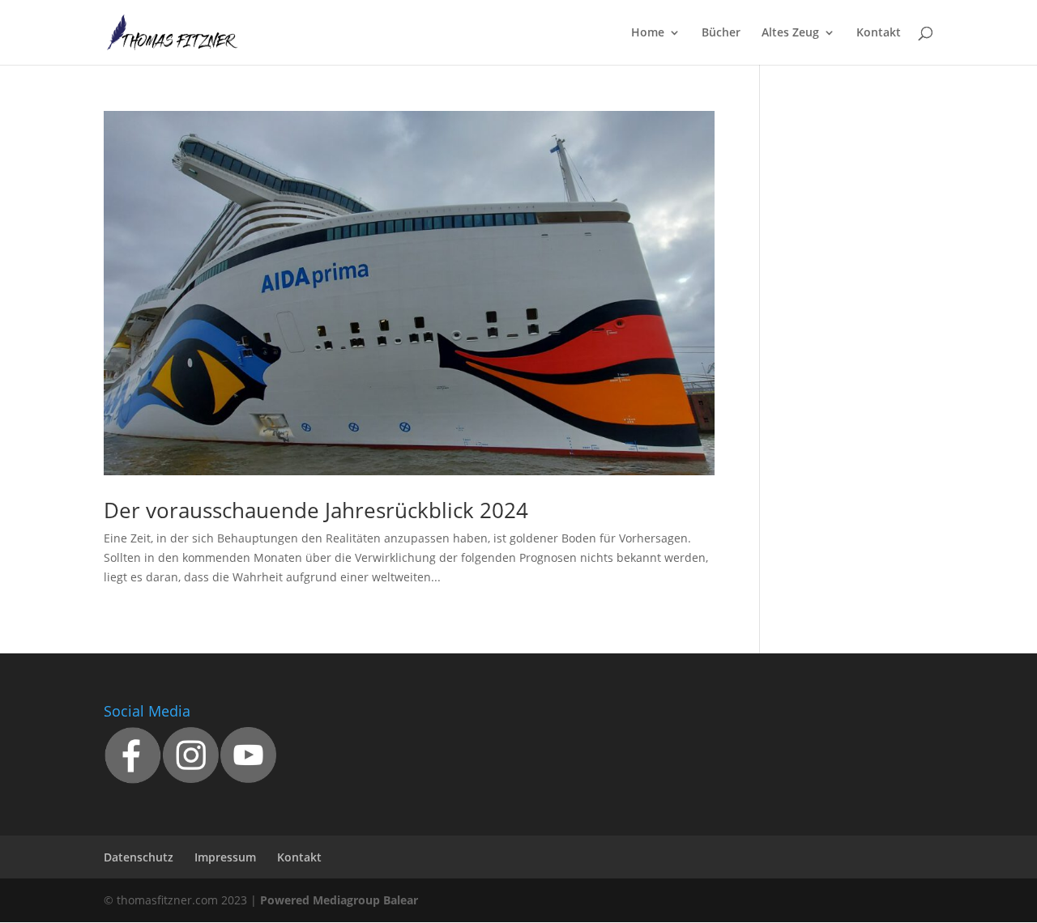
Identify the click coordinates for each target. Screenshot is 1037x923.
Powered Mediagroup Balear (339, 900)
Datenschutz (138, 857)
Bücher (721, 33)
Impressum (225, 857)
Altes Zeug (790, 33)
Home (647, 33)
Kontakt (878, 33)
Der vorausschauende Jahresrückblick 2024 (316, 510)
